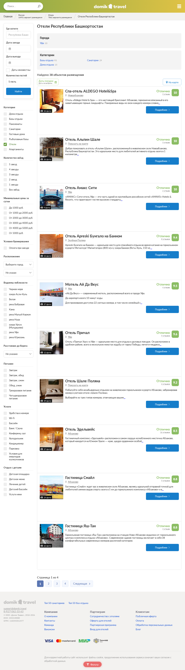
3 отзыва (166, 94)
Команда (49, 624)
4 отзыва (166, 287)
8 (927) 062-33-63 (13, 611)
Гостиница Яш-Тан (80, 526)
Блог (138, 629)
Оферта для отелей (100, 620)
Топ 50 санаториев (54, 603)
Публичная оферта (146, 616)
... (159, 103)
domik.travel (20, 601)
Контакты (49, 620)
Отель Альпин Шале (82, 139)
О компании (50, 616)
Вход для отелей (99, 629)
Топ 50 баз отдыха (78, 603)
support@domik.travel (15, 608)
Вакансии (49, 629)
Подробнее (161, 109)
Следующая (80, 583)
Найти (18, 91)
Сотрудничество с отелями (104, 616)
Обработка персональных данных (154, 624)
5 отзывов (165, 336)
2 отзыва (166, 191)
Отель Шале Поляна (82, 381)
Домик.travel (110, 6)
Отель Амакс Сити (81, 188)
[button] (43, 101)
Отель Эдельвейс (80, 429)
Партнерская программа (103, 624)
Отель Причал (77, 333)
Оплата (140, 620)
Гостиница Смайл (79, 477)
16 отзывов (165, 432)
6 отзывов (165, 384)
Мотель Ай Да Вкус (82, 284)
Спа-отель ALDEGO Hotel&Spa (90, 91)
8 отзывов (165, 239)
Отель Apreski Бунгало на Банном (93, 236)
